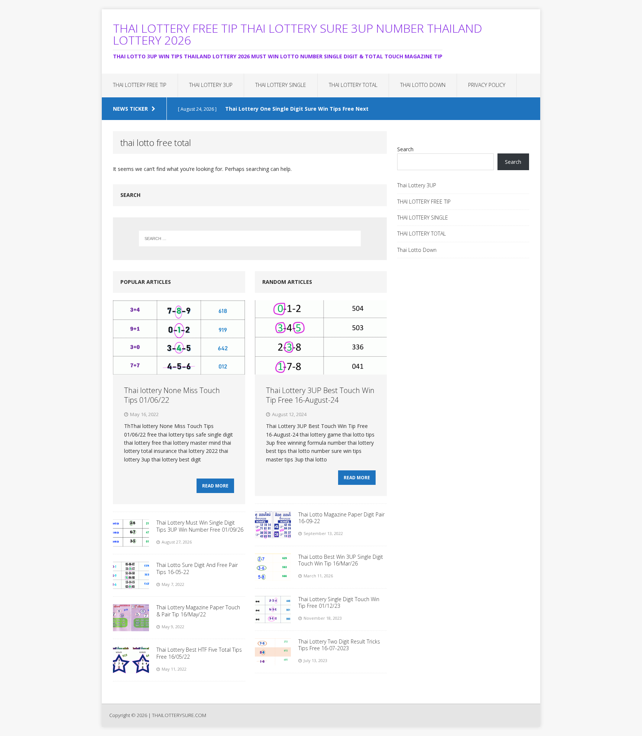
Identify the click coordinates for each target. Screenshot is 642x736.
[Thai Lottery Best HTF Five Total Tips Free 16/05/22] (131, 669)
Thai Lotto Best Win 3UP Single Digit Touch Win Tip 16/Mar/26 (340, 560)
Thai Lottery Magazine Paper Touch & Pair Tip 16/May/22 (198, 610)
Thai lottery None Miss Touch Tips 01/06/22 (172, 395)
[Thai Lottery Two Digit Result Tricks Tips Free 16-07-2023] (273, 661)
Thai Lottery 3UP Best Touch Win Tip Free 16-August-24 (320, 395)
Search (405, 149)
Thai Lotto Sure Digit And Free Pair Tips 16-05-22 (197, 568)
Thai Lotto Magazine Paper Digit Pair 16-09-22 (341, 518)
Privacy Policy (486, 84)
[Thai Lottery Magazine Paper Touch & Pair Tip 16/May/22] (131, 626)
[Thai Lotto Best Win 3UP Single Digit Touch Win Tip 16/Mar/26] (273, 576)
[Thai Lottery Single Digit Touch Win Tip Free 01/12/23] (273, 618)
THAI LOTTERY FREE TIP (139, 84)
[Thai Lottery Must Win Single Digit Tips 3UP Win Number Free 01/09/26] (131, 542)
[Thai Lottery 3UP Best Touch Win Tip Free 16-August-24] (321, 370)
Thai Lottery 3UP (211, 84)
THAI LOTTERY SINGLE (280, 84)
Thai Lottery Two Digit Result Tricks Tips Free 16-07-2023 (339, 645)
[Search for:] (250, 238)
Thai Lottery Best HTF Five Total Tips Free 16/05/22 (199, 653)
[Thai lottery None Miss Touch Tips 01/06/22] (179, 370)
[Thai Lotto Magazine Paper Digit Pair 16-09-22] (273, 534)
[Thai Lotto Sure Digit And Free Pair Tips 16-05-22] (131, 584)
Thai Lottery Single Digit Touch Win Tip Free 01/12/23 (338, 602)
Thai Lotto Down (422, 84)
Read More (215, 486)
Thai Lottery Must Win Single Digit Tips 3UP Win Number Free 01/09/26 (199, 526)
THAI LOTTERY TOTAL (353, 84)
